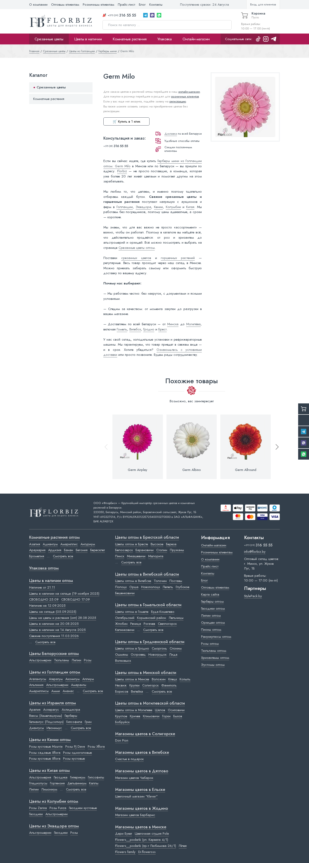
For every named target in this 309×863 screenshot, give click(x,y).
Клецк (172, 679)
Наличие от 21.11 (42, 587)
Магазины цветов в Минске (140, 827)
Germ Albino (191, 470)
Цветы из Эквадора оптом (54, 826)
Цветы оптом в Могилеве (133, 710)
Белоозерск (124, 550)
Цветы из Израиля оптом (52, 703)
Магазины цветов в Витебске (142, 752)
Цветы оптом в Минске (132, 679)
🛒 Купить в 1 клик (126, 121)
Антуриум (88, 544)
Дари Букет (123, 833)
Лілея (183, 845)
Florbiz (122, 171)
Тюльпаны (61, 660)
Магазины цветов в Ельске (140, 790)
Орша (133, 586)
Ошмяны (121, 654)
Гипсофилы (96, 777)
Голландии (124, 206)
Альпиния (36, 684)
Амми (55, 690)
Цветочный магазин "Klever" (136, 796)
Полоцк (121, 586)
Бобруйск (122, 722)
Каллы (93, 783)
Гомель (122, 329)
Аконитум (72, 678)
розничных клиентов (185, 96)
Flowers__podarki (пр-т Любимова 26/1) (145, 845)
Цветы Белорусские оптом (54, 654)
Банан (68, 550)
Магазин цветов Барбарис (135, 814)
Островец (138, 654)
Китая (190, 206)
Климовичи (151, 716)
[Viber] (152, 15)
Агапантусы (37, 678)
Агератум (56, 678)
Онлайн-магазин (196, 39)
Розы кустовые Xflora (44, 758)
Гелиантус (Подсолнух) (46, 721)
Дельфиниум (76, 783)
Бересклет (97, 550)
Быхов (177, 716)
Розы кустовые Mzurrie (46, 746)
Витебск (135, 329)
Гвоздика (60, 777)
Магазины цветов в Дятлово (141, 771)
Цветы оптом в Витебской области (147, 574)
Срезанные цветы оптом (137, 247)
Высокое (157, 544)
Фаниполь (169, 685)
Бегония (82, 550)
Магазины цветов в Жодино (141, 808)
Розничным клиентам (98, 4)
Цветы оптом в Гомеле (131, 611)
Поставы (175, 580)
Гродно (148, 329)
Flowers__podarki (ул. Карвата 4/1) (141, 839)
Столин (161, 550)
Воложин (159, 679)
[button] (275, 447)
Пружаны (177, 550)
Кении (158, 206)
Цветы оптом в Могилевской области (150, 703)
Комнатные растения (130, 39)
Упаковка (164, 39)
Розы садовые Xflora (44, 752)
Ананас (68, 690)
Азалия (34, 544)
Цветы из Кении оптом (50, 740)
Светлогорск (167, 623)
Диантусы (36, 727)
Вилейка (137, 691)
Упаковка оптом (44, 568)
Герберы (71, 715)
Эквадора (143, 206)
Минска (172, 324)
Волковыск (123, 660)
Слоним (176, 648)
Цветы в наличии (88, 39)
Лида (173, 654)
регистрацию (177, 101)
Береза (171, 544)
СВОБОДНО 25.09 (44, 599)
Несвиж (121, 685)
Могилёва (193, 324)
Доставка (170, 133)
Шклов (160, 710)
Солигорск (150, 685)
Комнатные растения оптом (54, 537)
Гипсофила (74, 721)
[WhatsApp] (159, 15)
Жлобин (121, 623)
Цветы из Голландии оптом (54, 672)
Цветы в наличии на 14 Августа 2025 (57, 629)
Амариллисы (39, 690)
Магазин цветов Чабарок (134, 777)
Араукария (37, 550)
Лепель (168, 586)
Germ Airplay (137, 470)
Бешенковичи (125, 593)
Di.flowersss (147, 851)
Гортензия (57, 783)
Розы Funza (58, 807)
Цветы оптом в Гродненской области (149, 642)
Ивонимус (54, 727)
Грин (88, 721)
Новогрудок (157, 654)
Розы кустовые (74, 758)
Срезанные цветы (49, 39)
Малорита (155, 556)
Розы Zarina (38, 807)
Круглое (121, 716)
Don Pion (121, 740)
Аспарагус (51, 709)
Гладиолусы (38, 783)
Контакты (155, 4)
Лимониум (49, 789)
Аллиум (88, 678)
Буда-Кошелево (162, 611)
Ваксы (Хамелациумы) (45, 715)
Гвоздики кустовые (83, 807)
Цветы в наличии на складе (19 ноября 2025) (64, 593)
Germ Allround (245, 470)
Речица (135, 623)
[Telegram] (145, 15)
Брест (162, 329)
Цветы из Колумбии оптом (53, 801)
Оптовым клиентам (65, 4)
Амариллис (69, 544)
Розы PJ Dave (75, 746)
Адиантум (50, 544)
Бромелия (36, 556)
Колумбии (173, 206)
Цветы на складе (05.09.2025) (52, 611)
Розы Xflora (96, 746)
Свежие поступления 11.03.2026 (54, 635)
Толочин (160, 580)
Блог (142, 4)
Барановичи (144, 550)
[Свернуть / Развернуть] (87, 87)
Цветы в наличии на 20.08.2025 (54, 623)
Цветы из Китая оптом (49, 770)
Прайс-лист (126, 4)
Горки (166, 716)
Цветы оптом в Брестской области (147, 537)
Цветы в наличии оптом (51, 581)
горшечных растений (178, 257)
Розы (87, 660)
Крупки (134, 685)
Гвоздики (36, 814)
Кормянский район (151, 617)
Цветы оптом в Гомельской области (148, 605)
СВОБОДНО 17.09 (75, 599)
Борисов (121, 691)
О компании (38, 4)
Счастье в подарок (129, 758)
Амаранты (78, 684)
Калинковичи (124, 629)
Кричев (135, 716)
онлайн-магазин (189, 92)
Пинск (119, 556)
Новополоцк (150, 586)
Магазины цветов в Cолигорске (145, 734)
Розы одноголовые (77, 752)
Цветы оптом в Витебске (133, 580)
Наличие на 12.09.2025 (47, 605)
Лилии (76, 660)
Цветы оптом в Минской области (145, 673)
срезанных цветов (136, 257)
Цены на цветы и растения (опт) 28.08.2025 (62, 617)
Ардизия (54, 550)
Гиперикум (77, 777)
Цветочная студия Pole (152, 833)
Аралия (34, 709)
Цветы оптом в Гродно (132, 648)
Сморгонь (159, 648)
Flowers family (125, 851)
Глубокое (182, 586)
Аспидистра (71, 709)
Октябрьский (124, 617)
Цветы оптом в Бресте (131, 544)
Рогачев (149, 623)
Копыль (185, 679)
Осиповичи (176, 710)
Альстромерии (40, 660)
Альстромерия (40, 777)
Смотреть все (63, 556)
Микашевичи (136, 556)
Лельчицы (176, 617)
